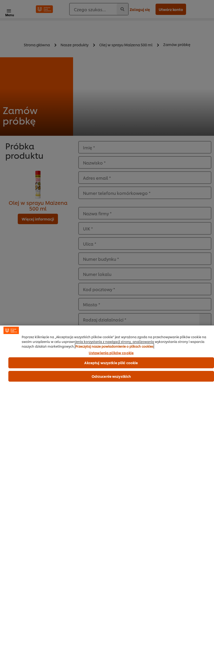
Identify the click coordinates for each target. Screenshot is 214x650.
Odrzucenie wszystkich (111, 376)
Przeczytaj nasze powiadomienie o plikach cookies (114, 346)
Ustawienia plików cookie (111, 353)
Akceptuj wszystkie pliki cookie (111, 362)
